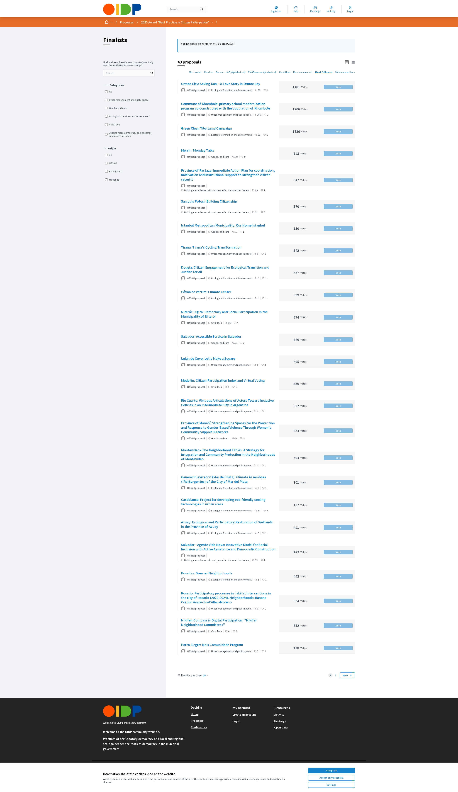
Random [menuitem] (208, 72)
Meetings (280, 721)
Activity (279, 714)
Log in (236, 721)
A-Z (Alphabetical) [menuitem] (235, 72)
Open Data (281, 727)
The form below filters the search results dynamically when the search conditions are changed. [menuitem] (128, 64)
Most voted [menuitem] (195, 72)
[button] (114, 85)
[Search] (202, 9)
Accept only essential (332, 777)
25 (204, 675)
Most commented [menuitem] (302, 72)
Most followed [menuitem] (323, 72)
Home (194, 714)
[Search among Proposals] (151, 73)
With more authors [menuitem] (345, 72)
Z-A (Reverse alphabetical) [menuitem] (262, 72)
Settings (331, 784)
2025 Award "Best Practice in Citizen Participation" (175, 22)
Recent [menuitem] (220, 72)
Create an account (244, 714)
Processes (127, 22)
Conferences (199, 727)
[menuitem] (129, 73)
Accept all (331, 770)
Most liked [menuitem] (284, 72)
